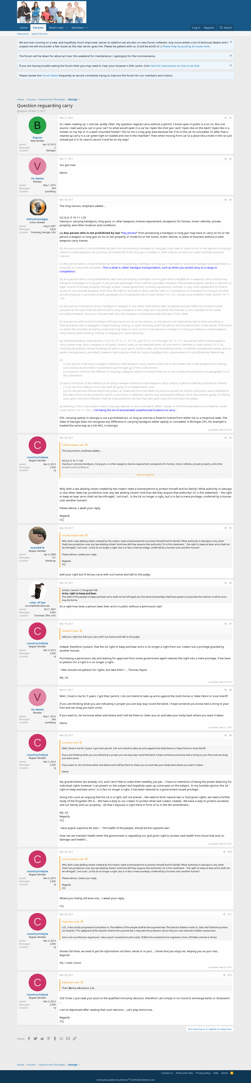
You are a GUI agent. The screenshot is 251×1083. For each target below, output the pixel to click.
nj (55, 470)
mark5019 (37, 547)
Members (78, 27)
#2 (230, 158)
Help (215, 1073)
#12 (230, 975)
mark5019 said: (70, 630)
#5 (230, 528)
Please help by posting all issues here (185, 46)
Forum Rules (50, 75)
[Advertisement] (84, 89)
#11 (230, 914)
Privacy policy (203, 1073)
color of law (37, 602)
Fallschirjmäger (37, 219)
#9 (230, 735)
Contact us (167, 1073)
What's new (56, 27)
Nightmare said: (70, 921)
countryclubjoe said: (73, 535)
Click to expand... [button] (146, 474)
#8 (230, 689)
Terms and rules (184, 1073)
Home (24, 27)
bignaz (23, 111)
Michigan (51, 150)
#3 (230, 199)
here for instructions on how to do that (174, 66)
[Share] (225, 118)
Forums (38, 27)
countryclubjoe (37, 457)
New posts (23, 33)
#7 (230, 623)
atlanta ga (50, 560)
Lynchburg (50, 191)
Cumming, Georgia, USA (43, 232)
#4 (230, 437)
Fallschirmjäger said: (73, 444)
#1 (230, 117)
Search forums (39, 33)
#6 (230, 582)
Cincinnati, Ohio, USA (45, 615)
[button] (66, 27)
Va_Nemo (37, 178)
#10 (230, 851)
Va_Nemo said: (70, 742)
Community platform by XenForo (125, 1079)
